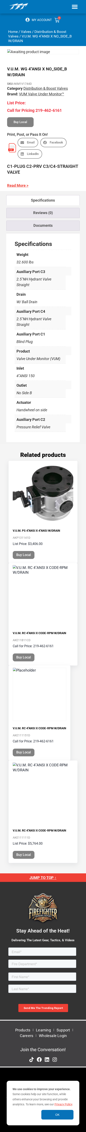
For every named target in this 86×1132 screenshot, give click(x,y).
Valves (26, 32)
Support (63, 1030)
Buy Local (23, 555)
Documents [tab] (43, 225)
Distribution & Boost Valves (45, 88)
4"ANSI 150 (25, 376)
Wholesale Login (53, 1036)
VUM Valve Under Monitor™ (41, 94)
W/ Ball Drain (26, 302)
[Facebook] (39, 1059)
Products (22, 1030)
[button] (74, 6)
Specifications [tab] (43, 200)
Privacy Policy (63, 1104)
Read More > (17, 185)
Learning (43, 1030)
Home (13, 32)
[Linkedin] (46, 1059)
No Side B (24, 393)
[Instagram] (54, 1059)
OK (57, 1114)
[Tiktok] (31, 1059)
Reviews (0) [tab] (43, 213)
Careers (26, 1036)
